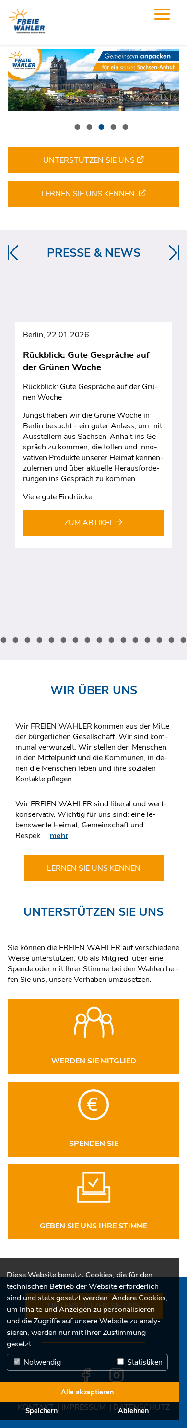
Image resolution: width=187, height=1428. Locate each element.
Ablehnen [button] (133, 1411)
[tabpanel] (93, 80)
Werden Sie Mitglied (93, 1061)
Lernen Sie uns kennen (90, 194)
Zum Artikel (90, 523)
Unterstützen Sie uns (90, 160)
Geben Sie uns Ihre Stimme (93, 1226)
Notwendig (41, 1362)
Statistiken (144, 1362)
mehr (59, 835)
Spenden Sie (93, 1143)
